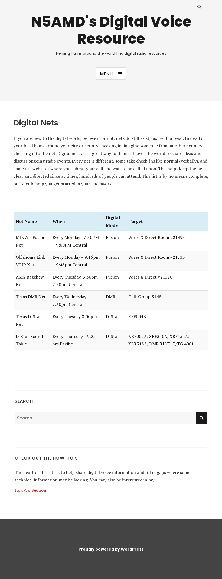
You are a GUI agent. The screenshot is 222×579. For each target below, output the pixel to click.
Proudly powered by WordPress (111, 549)
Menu (106, 74)
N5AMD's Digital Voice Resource (111, 30)
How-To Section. (31, 490)
